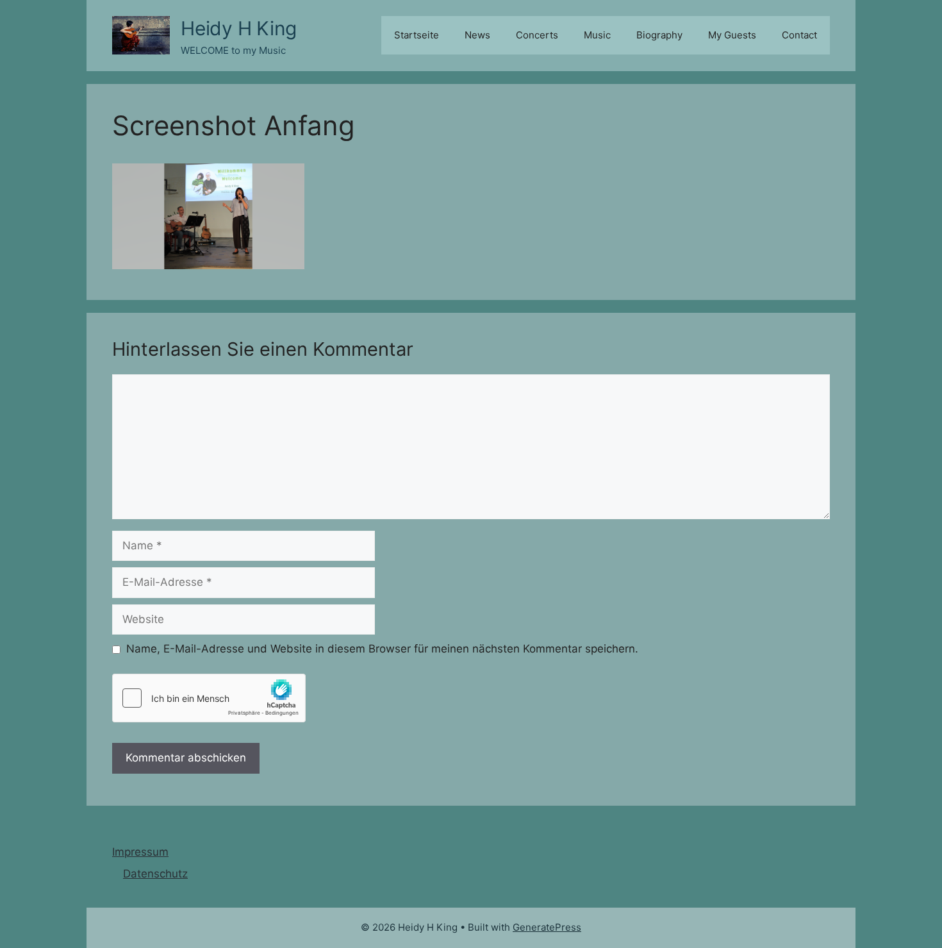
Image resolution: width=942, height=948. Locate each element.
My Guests (732, 35)
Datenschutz (155, 873)
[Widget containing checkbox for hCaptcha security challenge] (209, 698)
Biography (659, 35)
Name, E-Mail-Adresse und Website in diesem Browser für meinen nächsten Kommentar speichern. (382, 648)
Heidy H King (239, 28)
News (477, 35)
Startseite (416, 35)
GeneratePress (547, 927)
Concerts (537, 35)
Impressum (140, 851)
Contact (799, 35)
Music (597, 35)
